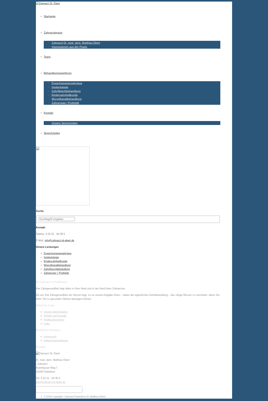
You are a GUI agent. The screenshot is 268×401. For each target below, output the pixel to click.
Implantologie (60, 87)
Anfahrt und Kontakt (55, 315)
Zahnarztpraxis (53, 32)
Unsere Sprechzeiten (65, 123)
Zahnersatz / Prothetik (65, 102)
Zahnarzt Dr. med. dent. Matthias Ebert (76, 42)
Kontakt (48, 112)
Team (47, 56)
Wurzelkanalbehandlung (67, 98)
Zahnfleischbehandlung (66, 91)
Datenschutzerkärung (56, 340)
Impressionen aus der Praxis (69, 46)
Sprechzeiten (52, 133)
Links (47, 323)
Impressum (50, 336)
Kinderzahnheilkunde (65, 95)
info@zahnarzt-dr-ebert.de (59, 240)
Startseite (50, 16)
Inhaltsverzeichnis (54, 319)
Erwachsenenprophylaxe (67, 83)
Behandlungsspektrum (58, 73)
